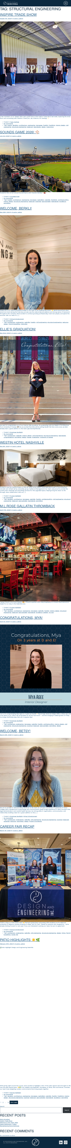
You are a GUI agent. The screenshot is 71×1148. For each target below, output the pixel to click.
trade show (50, 127)
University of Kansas (46, 437)
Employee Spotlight (16, 432)
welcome (65, 322)
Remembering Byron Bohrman (9, 1126)
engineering (31, 125)
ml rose (51, 612)
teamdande (37, 127)
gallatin (45, 612)
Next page (14, 1102)
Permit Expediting (14, 324)
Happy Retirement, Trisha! (8, 1124)
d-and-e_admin (18, 18)
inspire (9, 125)
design (44, 127)
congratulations (9, 437)
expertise (38, 201)
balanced (30, 127)
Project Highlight (15, 496)
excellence (62, 201)
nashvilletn (40, 200)
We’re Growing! (5, 1119)
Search (2, 1106)
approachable (46, 201)
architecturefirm (63, 200)
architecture (23, 125)
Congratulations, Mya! (21, 617)
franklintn (52, 125)
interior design (60, 125)
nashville (47, 200)
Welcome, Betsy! (15, 730)
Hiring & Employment (17, 319)
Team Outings (14, 122)
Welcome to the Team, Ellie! (9, 1122)
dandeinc (15, 125)
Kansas (29, 437)
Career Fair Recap (17, 826)
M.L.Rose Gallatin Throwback (27, 505)
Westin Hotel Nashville (22, 442)
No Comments (8, 123)
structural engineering (19, 127)
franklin (45, 125)
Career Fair (14, 934)
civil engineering (41, 322)
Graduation (35, 437)
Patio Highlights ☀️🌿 (20, 939)
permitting (7, 203)
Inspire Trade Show (18, 14)
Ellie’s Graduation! (18, 329)
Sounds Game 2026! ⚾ (19, 132)
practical (30, 725)
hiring (63, 933)
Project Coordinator (35, 821)
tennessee (39, 125)
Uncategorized (14, 196)
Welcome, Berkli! (16, 208)
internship (24, 324)
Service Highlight (15, 1092)
